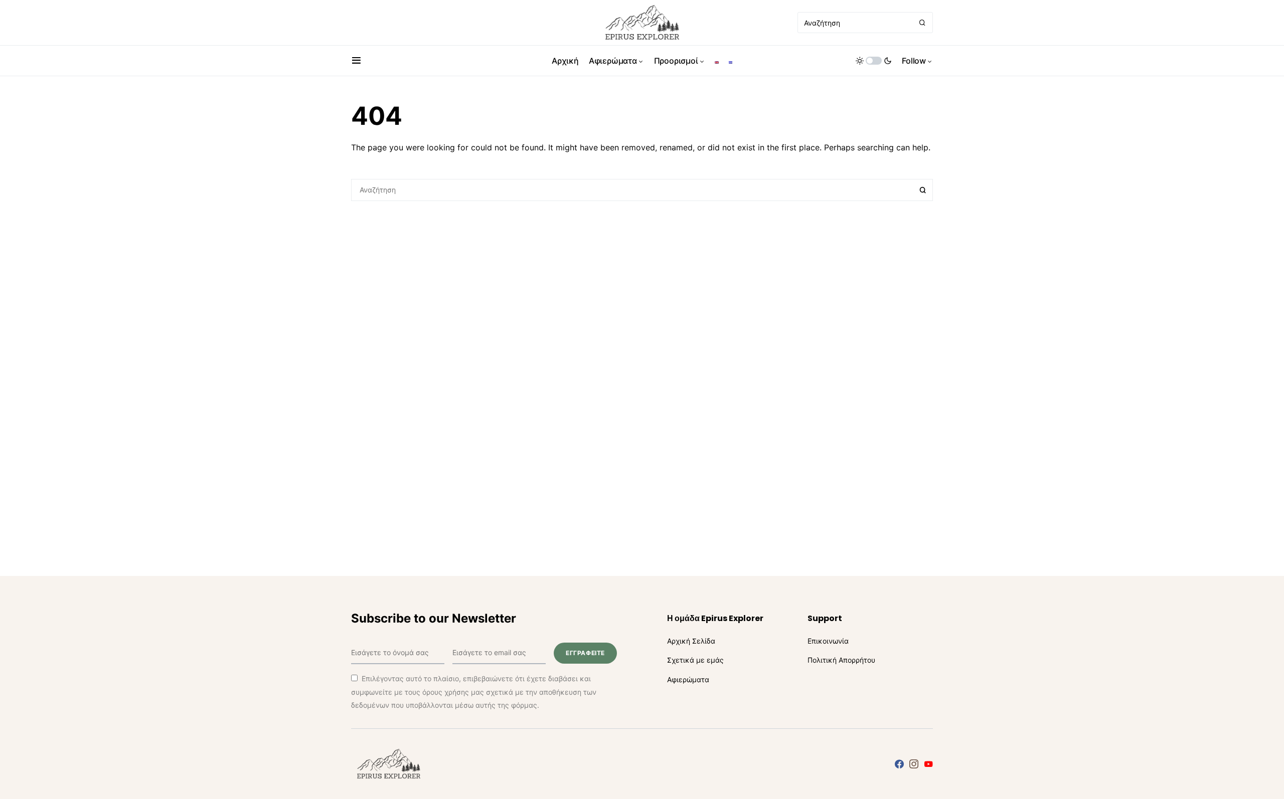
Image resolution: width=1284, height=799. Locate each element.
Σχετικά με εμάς (695, 660)
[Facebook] (899, 763)
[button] (356, 60)
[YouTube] (928, 763)
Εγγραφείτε (585, 653)
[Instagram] (913, 763)
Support (825, 618)
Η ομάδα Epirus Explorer (715, 618)
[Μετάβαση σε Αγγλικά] (716, 61)
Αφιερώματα (688, 679)
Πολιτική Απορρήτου (841, 660)
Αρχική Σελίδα (691, 641)
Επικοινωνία (828, 641)
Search (922, 190)
